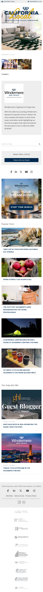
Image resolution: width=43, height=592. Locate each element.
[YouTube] (26, 171)
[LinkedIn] (16, 171)
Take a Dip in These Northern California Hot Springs (20, 250)
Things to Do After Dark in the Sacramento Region (16, 469)
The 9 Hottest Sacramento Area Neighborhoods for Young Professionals (17, 309)
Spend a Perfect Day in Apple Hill (17, 279)
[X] (21, 171)
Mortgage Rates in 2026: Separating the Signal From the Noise (20, 426)
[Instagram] (31, 171)
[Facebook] (11, 171)
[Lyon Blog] (22, 14)
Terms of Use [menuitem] (19, 496)
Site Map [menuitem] (9, 496)
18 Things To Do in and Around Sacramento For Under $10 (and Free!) (19, 371)
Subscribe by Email (22, 160)
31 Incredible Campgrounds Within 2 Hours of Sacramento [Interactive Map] (20, 341)
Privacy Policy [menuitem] (31, 496)
